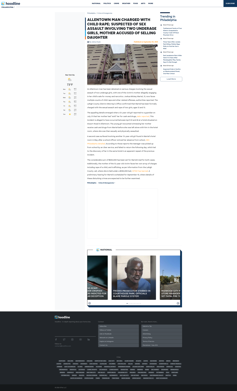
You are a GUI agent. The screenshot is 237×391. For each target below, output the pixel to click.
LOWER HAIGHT (114, 369)
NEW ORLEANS (80, 372)
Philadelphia (91, 13)
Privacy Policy (147, 337)
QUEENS (74, 375)
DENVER (137, 363)
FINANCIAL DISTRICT (110, 366)
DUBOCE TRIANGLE (176, 363)
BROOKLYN (176, 361)
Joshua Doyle (95, 42)
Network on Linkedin (107, 337)
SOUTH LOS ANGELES (76, 378)
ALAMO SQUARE (129, 361)
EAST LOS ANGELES (70, 366)
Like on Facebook (105, 334)
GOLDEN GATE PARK (138, 366)
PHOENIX (151, 372)
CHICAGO (75, 363)
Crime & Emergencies (104, 13)
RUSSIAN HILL (103, 375)
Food (135, 3)
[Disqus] (122, 213)
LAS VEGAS (82, 369)
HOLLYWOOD (160, 366)
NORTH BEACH (111, 372)
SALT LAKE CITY (124, 375)
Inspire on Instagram (107, 341)
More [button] (150, 3)
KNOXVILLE (73, 369)
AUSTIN (146, 361)
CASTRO (59, 363)
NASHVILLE (70, 372)
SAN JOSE (70, 361)
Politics (107, 3)
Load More (171, 79)
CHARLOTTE (67, 363)
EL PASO (80, 366)
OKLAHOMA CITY (122, 372)
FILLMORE (99, 366)
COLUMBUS (112, 363)
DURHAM (59, 366)
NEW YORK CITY (91, 372)
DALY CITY (111, 361)
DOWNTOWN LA (163, 363)
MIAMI (147, 369)
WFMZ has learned (140, 171)
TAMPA (98, 378)
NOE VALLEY (101, 372)
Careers (145, 330)
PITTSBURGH (160, 372)
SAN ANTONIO (135, 375)
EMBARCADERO (89, 366)
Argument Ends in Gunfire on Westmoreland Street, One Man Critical (172, 71)
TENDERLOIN (105, 378)
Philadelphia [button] (7, 7)
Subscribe (230, 3)
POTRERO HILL (65, 375)
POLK (167, 372)
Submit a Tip (147, 326)
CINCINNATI (84, 363)
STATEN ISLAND (89, 378)
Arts (143, 3)
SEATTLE (168, 375)
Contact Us (103, 345)
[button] (89, 303)
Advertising (147, 334)
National (96, 3)
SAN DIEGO (144, 375)
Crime (116, 3)
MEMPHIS (140, 369)
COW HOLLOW (122, 363)
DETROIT (144, 363)
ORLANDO (132, 372)
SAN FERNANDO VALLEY (156, 375)
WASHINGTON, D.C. (148, 378)
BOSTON (161, 361)
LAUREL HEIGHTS (92, 369)
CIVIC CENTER (93, 363)
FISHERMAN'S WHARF (124, 366)
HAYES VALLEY (150, 366)
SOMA (174, 375)
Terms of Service (148, 341)
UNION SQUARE (126, 378)
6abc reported (143, 116)
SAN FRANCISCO (80, 361)
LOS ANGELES (103, 369)
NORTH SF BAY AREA (100, 361)
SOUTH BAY (62, 361)
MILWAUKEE (164, 369)
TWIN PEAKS (115, 378)
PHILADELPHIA (142, 372)
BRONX (168, 361)
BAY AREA (119, 361)
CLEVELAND (103, 363)
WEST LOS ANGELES (161, 378)
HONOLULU (170, 366)
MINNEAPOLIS (174, 369)
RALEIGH (81, 375)
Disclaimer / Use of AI (150, 345)
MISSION (62, 372)
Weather (126, 3)
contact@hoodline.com (63, 346)
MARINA (132, 369)
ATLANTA (138, 361)
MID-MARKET (155, 369)
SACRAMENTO (113, 375)
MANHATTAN (124, 369)
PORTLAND (175, 372)
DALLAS (130, 363)
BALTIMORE (153, 361)
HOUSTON (178, 366)
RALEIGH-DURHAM (92, 375)
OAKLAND (89, 361)
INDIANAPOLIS (63, 369)
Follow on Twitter (105, 330)
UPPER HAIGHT (136, 378)
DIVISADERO (153, 363)
